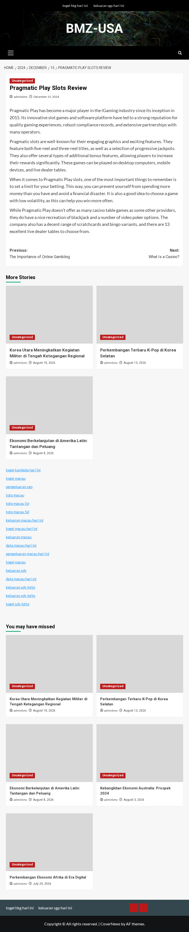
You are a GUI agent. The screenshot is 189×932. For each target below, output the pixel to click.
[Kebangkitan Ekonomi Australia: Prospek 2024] (139, 753)
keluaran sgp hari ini (109, 5)
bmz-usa (94, 28)
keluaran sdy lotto (20, 587)
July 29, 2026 (42, 883)
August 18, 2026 (44, 363)
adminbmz (21, 97)
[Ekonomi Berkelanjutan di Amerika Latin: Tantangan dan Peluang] (49, 405)
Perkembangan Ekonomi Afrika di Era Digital (48, 877)
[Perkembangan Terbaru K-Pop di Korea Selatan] (139, 315)
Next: (164, 253)
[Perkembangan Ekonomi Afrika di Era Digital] (49, 842)
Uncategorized (22, 81)
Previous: (40, 253)
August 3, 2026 (134, 799)
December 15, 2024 (46, 97)
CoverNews (110, 923)
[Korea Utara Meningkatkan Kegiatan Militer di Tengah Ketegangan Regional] (49, 315)
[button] (11, 52)
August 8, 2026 (43, 453)
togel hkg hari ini (75, 5)
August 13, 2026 (135, 363)
